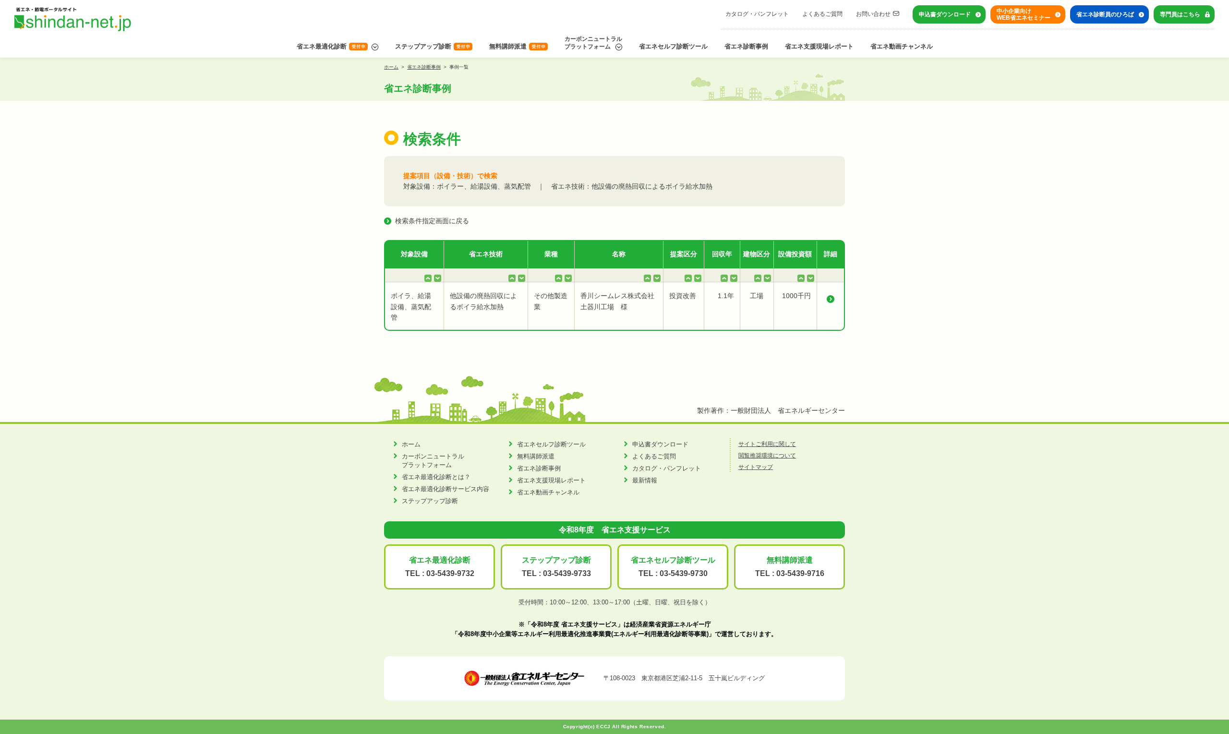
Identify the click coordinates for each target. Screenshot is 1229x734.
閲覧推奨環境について (767, 455)
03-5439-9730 (684, 573)
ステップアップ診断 (423, 46)
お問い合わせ (873, 14)
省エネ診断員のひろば (1105, 14)
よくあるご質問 (822, 14)
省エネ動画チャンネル (901, 46)
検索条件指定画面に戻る (432, 221)
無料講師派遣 (508, 46)
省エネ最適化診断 (322, 46)
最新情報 (644, 480)
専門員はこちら (1180, 14)
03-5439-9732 (450, 573)
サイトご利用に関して (767, 444)
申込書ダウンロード (945, 14)
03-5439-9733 (567, 573)
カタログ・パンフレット (757, 14)
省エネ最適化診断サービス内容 (445, 489)
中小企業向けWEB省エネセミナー (1023, 14)
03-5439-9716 (800, 573)
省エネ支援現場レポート (819, 46)
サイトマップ (755, 467)
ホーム (391, 67)
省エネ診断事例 (746, 46)
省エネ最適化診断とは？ (436, 477)
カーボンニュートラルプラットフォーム (593, 43)
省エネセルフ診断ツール (673, 46)
